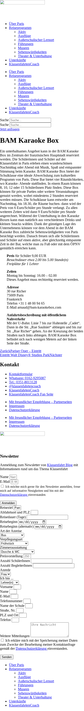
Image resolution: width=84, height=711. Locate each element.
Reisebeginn (9, 522)
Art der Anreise (11, 531)
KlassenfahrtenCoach (24, 64)
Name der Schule (12, 606)
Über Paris (16, 24)
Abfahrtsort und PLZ (15, 512)
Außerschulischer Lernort (36, 40)
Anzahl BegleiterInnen (16, 565)
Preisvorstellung (12, 556)
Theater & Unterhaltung (35, 56)
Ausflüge (24, 36)
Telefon (6, 620)
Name (4, 477)
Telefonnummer (11, 601)
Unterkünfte (17, 60)
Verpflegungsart (11, 539)
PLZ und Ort (9, 615)
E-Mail (5, 481)
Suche (4, 120)
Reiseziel (7, 507)
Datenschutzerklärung (24, 410)
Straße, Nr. (8, 610)
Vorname (7, 587)
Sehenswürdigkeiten (32, 52)
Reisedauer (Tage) (13, 517)
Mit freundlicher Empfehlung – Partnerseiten (40, 402)
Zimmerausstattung (13, 547)
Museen (23, 48)
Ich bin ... (6, 578)
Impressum (16, 406)
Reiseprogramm (20, 28)
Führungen (25, 44)
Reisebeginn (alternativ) (17, 526)
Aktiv (22, 32)
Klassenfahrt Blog (60, 465)
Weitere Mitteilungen (15, 636)
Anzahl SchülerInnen (15, 561)
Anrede (5, 570)
